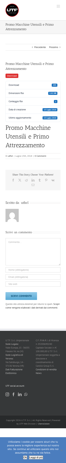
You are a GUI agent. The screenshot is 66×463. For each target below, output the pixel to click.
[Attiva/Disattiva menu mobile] (58, 6)
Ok (25, 457)
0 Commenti (40, 156)
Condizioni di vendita (46, 369)
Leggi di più (36, 457)
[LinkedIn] (20, 394)
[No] (61, 450)
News (38, 373)
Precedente (40, 47)
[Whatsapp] (25, 394)
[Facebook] (13, 394)
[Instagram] (7, 394)
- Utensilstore (43, 423)
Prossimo (53, 47)
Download (12, 75)
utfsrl (10, 156)
